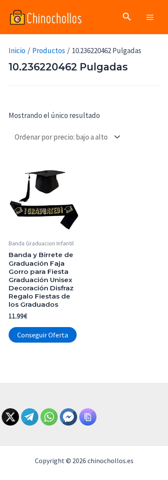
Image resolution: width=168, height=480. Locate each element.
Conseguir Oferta (42, 335)
